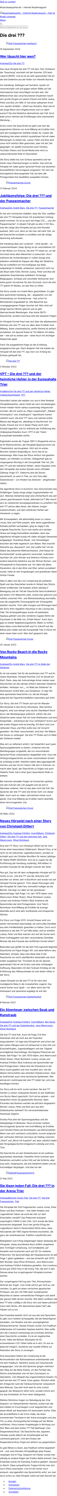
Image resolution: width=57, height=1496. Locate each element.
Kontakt (12, 1481)
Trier (17, 1201)
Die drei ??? (18, 63)
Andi (2, 391)
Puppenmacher (46, 208)
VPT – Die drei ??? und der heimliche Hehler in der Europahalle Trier (28, 379)
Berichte (9, 391)
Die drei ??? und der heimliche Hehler (31, 391)
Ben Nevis (50, 1022)
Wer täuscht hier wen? (18, 56)
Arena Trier (22, 1198)
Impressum (14, 1485)
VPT (23, 395)
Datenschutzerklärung (20, 1488)
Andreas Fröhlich (21, 833)
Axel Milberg (37, 833)
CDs (10, 63)
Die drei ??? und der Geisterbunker (17, 1025)
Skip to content (8, 1)
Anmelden (14, 1492)
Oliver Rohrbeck (21, 840)
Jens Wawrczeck (44, 1025)
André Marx (19, 208)
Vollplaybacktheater (10, 395)
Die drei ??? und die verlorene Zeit (24, 836)
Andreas (4, 63)
